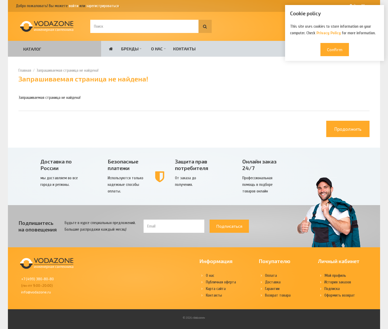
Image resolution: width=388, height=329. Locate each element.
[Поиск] (205, 26)
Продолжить (347, 129)
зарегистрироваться (102, 5)
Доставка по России (56, 164)
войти (73, 5)
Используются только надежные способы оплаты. (125, 184)
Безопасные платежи (123, 164)
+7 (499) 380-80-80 (37, 279)
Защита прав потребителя (191, 164)
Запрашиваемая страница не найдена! (67, 70)
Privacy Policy (328, 33)
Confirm (334, 49)
